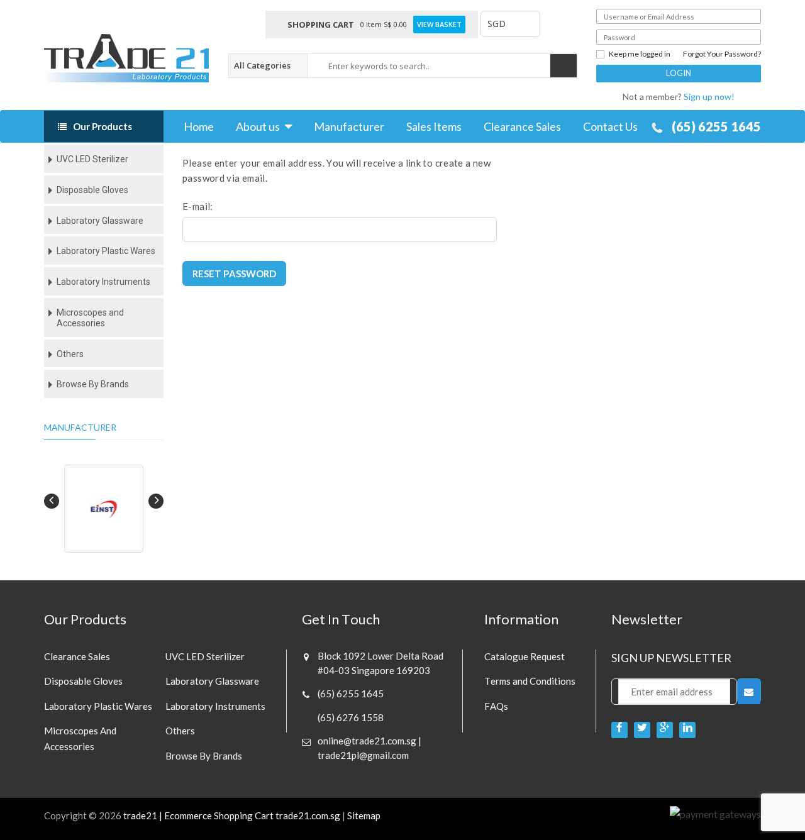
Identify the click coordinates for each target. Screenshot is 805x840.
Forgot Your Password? (722, 54)
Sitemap (363, 815)
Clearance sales (77, 656)
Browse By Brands (93, 384)
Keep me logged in (639, 54)
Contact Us (610, 126)
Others (70, 354)
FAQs (496, 706)
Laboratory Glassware (100, 221)
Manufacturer (349, 126)
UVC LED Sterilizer (92, 159)
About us (258, 126)
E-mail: (197, 206)
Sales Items (434, 126)
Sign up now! (709, 96)
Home (199, 126)
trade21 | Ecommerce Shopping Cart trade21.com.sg (231, 815)
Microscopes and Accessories (90, 317)
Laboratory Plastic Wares (106, 251)
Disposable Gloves (92, 190)
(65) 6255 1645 (716, 126)
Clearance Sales (522, 126)
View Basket (439, 24)
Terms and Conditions (529, 681)
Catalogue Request (524, 656)
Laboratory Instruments (103, 282)
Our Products (102, 126)
